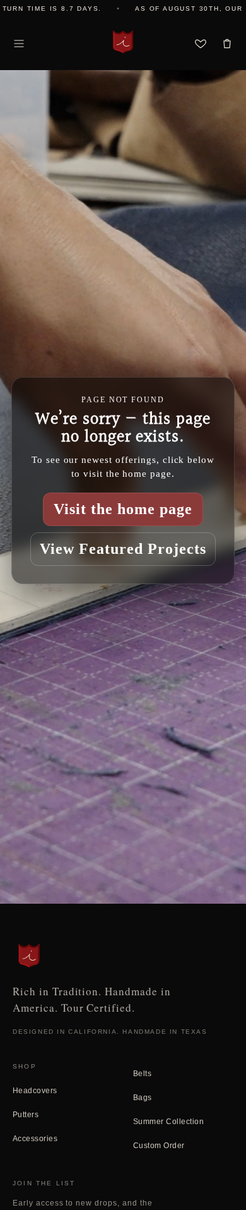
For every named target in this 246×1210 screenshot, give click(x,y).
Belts (142, 1073)
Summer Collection (168, 1121)
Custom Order (159, 1145)
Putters (25, 1114)
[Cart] (227, 43)
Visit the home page (123, 509)
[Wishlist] (200, 43)
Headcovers (35, 1090)
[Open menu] (19, 43)
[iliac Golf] (123, 41)
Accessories (35, 1138)
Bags (142, 1097)
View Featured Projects (123, 549)
